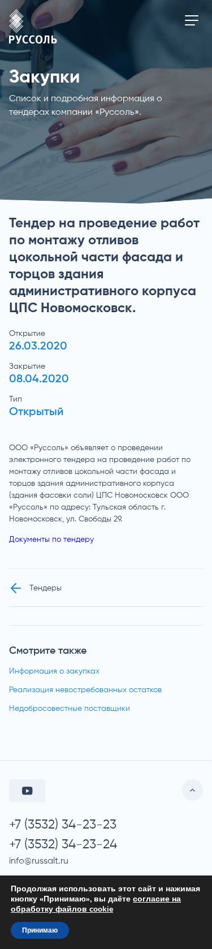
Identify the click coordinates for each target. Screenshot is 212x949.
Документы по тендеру (51, 539)
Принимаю (40, 930)
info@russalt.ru (38, 861)
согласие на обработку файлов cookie (96, 904)
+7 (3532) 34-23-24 (63, 844)
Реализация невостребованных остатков (85, 690)
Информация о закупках (54, 671)
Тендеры (45, 588)
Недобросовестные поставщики (69, 709)
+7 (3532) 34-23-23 (62, 824)
